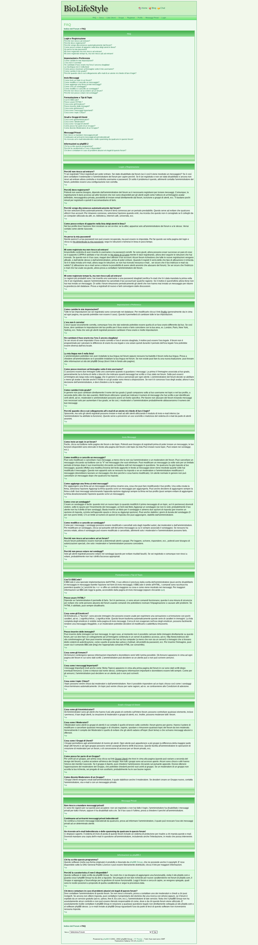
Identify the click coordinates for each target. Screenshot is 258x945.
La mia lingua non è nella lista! (76, 67)
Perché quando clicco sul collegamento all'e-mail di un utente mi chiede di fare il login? (100, 73)
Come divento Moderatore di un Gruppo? (81, 128)
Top (65, 185)
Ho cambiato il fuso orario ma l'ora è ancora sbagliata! (87, 65)
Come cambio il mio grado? (75, 71)
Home (144, 8)
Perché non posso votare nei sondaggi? (81, 93)
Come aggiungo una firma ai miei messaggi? (82, 84)
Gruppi (121, 18)
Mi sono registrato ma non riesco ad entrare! (83, 51)
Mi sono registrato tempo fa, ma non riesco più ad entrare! (88, 53)
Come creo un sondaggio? (75, 86)
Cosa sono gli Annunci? (74, 108)
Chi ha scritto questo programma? (78, 146)
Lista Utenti (111, 18)
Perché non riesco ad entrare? (77, 41)
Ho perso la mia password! (75, 49)
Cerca (101, 18)
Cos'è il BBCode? (71, 100)
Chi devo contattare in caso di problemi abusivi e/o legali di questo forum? (95, 150)
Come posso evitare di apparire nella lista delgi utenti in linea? (90, 47)
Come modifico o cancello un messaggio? (81, 82)
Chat (162, 8)
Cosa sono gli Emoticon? (74, 104)
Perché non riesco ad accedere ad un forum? (83, 91)
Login (163, 18)
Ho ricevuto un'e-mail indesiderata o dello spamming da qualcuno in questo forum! (98, 139)
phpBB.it (140, 941)
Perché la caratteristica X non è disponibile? (82, 148)
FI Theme (138, 939)
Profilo (140, 18)
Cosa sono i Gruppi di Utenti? (76, 124)
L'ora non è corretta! (72, 63)
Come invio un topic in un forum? (78, 80)
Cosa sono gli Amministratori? (76, 119)
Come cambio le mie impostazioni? (78, 60)
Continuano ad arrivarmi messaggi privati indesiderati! (87, 137)
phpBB (106, 939)
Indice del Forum (72, 29)
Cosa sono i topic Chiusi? (75, 112)
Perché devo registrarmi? (75, 43)
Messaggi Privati (152, 18)
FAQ (94, 18)
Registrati (131, 18)
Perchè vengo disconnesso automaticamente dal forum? (88, 45)
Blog (154, 8)
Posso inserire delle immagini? (77, 106)
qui (162, 590)
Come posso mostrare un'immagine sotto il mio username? (89, 69)
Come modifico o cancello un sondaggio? (81, 89)
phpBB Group (136, 862)
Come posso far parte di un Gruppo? (79, 126)
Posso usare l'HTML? (73, 102)
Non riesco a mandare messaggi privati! (81, 135)
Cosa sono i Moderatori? (74, 122)
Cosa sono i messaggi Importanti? (78, 110)
